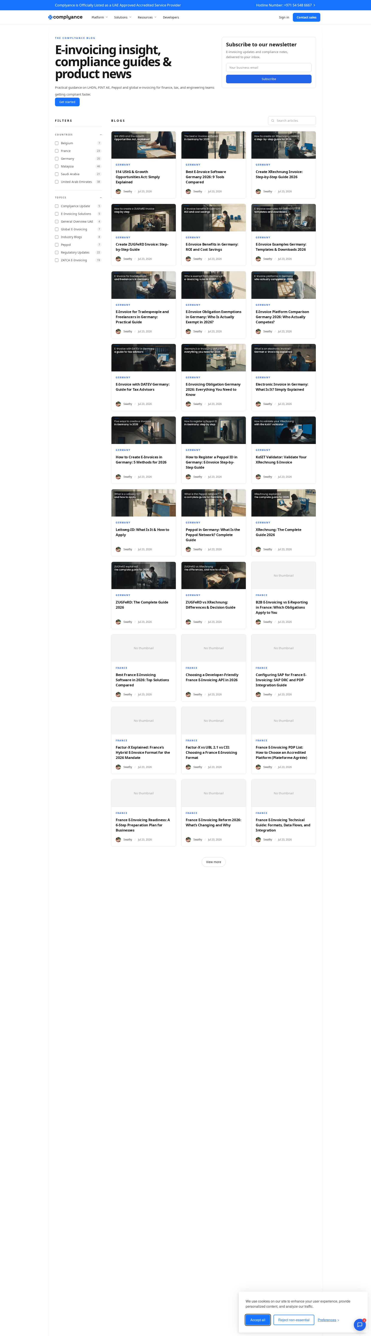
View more (213, 862)
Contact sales (306, 17)
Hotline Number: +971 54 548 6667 (284, 5)
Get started (67, 102)
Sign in (284, 17)
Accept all (257, 1319)
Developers (171, 17)
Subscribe (269, 79)
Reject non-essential (294, 1319)
